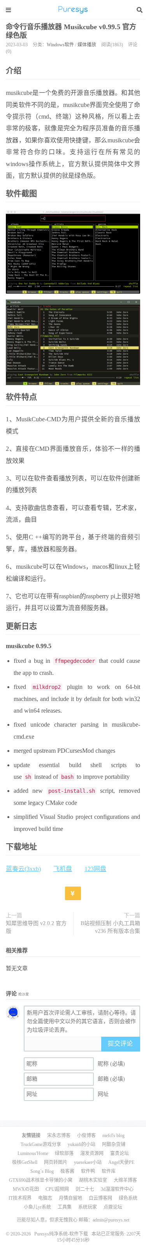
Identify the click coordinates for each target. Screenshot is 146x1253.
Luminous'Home (33, 1153)
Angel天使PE (121, 1162)
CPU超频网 (57, 1189)
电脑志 (45, 1198)
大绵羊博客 (125, 1180)
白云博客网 (100, 1198)
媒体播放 (86, 44)
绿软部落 (64, 1153)
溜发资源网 (92, 1153)
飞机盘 (62, 869)
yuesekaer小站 (88, 1162)
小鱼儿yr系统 (37, 1207)
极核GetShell (24, 1162)
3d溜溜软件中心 (117, 1189)
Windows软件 (60, 44)
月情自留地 (70, 1198)
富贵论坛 (119, 1153)
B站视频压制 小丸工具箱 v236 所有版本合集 (110, 927)
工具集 (65, 1207)
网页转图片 (55, 1162)
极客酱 (67, 1171)
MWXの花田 (26, 1189)
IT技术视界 (20, 1198)
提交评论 (120, 1043)
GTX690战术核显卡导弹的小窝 (40, 1180)
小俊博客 (86, 1135)
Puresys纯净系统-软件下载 (73, 10)
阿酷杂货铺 (113, 1144)
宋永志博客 (58, 1135)
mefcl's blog (113, 1135)
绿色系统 (128, 1198)
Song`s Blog (42, 1171)
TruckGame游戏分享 (41, 1144)
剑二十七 (85, 1189)
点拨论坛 (113, 1207)
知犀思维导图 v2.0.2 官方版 (36, 927)
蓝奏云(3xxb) (23, 869)
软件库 (109, 1171)
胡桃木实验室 (93, 1180)
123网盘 (95, 869)
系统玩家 (87, 1207)
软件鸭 (88, 1171)
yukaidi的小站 (81, 1144)
